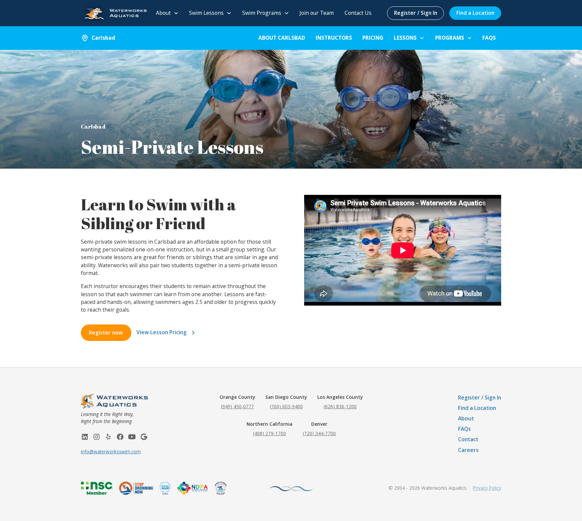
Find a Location (475, 12)
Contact (468, 439)
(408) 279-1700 (269, 433)
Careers (468, 450)
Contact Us (358, 12)
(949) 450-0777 (237, 406)
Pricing (372, 37)
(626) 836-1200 (340, 406)
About (466, 418)
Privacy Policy (487, 488)
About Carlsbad (281, 37)
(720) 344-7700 (319, 433)
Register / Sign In (415, 12)
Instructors (334, 37)
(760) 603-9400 (286, 406)
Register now (106, 332)
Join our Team (316, 12)
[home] (114, 13)
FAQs (489, 37)
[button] (167, 13)
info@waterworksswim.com (111, 451)
